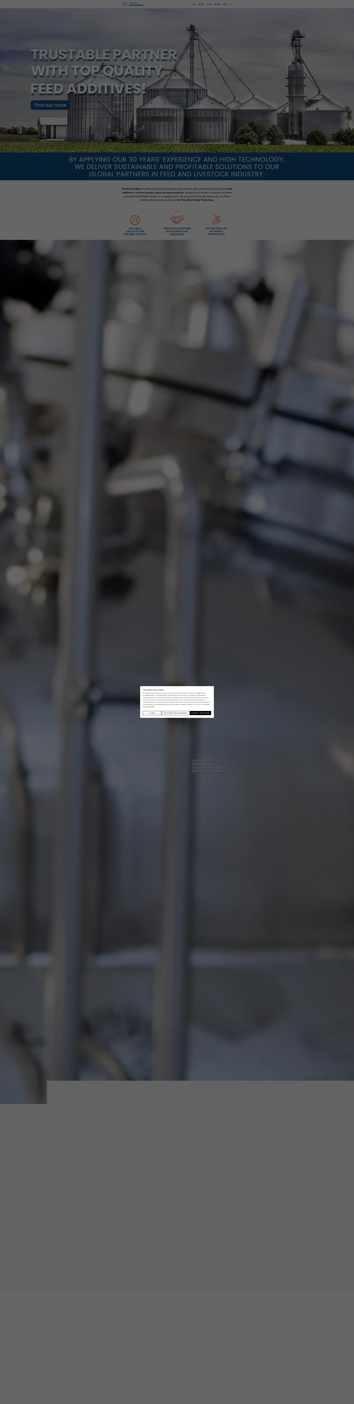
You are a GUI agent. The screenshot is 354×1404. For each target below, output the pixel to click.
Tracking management (175, 713)
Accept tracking (200, 713)
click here (151, 707)
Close (152, 713)
